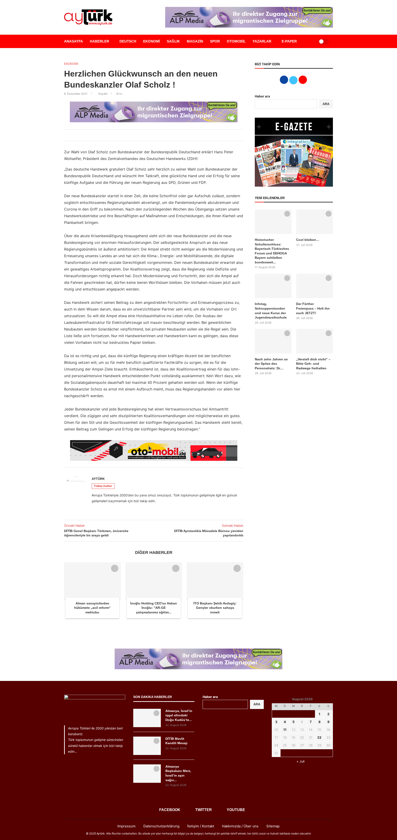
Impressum (126, 826)
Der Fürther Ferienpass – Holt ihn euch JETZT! (313, 308)
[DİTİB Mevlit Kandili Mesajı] (147, 746)
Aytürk (98, 479)
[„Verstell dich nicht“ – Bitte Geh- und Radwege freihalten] (314, 341)
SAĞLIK (173, 41)
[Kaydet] (115, 568)
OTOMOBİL (236, 41)
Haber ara (262, 96)
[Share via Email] (162, 135)
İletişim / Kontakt (200, 826)
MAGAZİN (195, 41)
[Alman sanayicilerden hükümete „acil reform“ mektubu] (92, 581)
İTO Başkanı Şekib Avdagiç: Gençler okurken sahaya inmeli (215, 607)
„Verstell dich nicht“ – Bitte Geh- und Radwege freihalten (313, 363)
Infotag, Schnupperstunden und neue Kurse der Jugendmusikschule (271, 310)
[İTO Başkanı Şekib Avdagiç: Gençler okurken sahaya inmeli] (215, 581)
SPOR (215, 41)
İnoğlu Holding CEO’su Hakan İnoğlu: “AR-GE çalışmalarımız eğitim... (153, 607)
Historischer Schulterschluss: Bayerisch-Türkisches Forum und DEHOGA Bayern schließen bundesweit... (272, 251)
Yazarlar (261, 41)
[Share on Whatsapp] (157, 135)
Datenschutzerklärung (161, 826)
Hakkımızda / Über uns (240, 826)
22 (319, 737)
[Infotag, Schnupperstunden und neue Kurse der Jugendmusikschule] (273, 286)
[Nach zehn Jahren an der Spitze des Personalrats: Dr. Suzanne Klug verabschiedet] (273, 341)
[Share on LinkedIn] (152, 135)
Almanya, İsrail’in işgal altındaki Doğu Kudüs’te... (178, 715)
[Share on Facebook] (142, 135)
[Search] (309, 41)
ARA (326, 104)
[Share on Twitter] (147, 135)
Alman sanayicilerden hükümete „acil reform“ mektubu (92, 607)
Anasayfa (73, 41)
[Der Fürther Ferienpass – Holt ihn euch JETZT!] (314, 286)
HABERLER (99, 41)
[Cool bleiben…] (314, 221)
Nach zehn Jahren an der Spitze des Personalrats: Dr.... (271, 363)
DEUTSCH (127, 41)
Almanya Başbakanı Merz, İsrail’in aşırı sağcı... (178, 773)
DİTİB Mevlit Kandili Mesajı (176, 741)
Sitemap (273, 826)
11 (284, 730)
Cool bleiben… (307, 240)
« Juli (300, 761)
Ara (256, 704)
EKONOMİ (151, 41)
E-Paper (289, 41)
